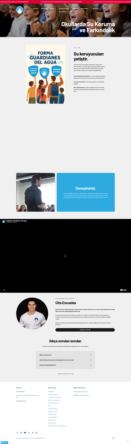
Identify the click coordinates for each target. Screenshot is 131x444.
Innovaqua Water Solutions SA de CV (65, 298)
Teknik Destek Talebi (53, 403)
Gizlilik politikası (52, 414)
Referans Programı (64, 8)
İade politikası (51, 420)
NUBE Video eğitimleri (54, 400)
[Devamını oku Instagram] (21, 433)
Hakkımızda (44, 8)
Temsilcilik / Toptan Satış (54, 397)
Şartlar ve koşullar (53, 411)
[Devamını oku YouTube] (25, 433)
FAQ (71, 11)
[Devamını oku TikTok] (29, 433)
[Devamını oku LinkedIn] (33, 433)
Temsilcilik (95, 8)
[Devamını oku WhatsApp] (37, 433)
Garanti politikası (52, 417)
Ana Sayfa (35, 8)
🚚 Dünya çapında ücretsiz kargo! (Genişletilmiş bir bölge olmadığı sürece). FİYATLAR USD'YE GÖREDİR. (51, 1)
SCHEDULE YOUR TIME (85, 329)
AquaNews (75, 8)
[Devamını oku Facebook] (17, 433)
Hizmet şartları (52, 423)
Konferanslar (84, 8)
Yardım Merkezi (63, 11)
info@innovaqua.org (82, 391)
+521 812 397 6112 (84, 395)
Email (5, 442)
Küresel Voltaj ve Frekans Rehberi (57, 425)
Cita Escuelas (65, 302)
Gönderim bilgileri (53, 408)
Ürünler (52, 8)
